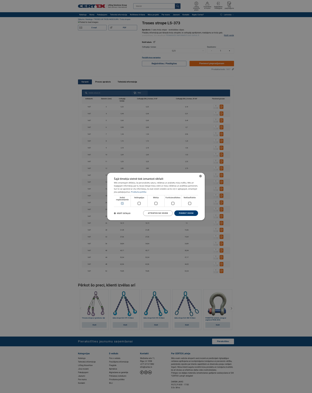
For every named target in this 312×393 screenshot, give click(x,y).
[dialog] (156, 196)
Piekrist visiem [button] (186, 213)
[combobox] (200, 176)
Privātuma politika (138, 192)
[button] (122, 213)
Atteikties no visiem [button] (158, 213)
